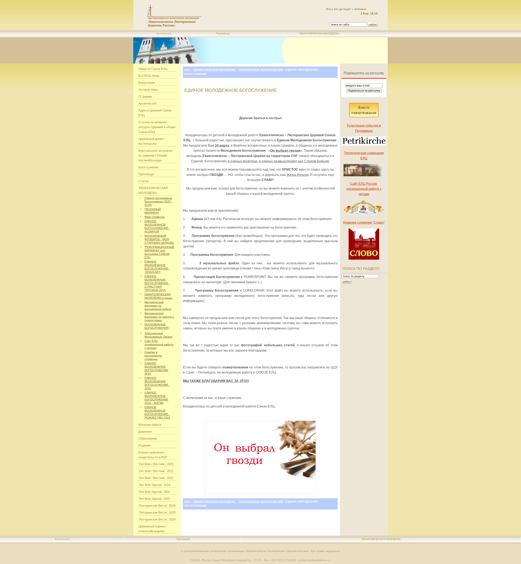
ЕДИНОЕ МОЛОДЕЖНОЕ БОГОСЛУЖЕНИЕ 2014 (156, 368)
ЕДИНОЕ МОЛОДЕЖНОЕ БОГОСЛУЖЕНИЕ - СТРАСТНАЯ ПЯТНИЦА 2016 (157, 283)
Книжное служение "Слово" (364, 222)
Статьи (143, 181)
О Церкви (145, 96)
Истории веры (148, 89)
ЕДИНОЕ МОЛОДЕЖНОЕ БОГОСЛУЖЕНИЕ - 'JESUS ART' (157, 267)
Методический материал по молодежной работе (158, 306)
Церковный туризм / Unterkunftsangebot (152, 529)
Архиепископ (147, 103)
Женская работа (149, 424)
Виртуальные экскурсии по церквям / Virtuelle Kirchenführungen (155, 155)
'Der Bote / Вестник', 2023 (155, 464)
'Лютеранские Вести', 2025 (156, 512)
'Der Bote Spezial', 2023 (154, 485)
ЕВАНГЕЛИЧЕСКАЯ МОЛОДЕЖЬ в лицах (158, 296)
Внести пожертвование (363, 110)
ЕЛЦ (187, 69)
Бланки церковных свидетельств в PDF (152, 455)
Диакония (145, 431)
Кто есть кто (164, 33)
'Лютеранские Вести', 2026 (156, 505)
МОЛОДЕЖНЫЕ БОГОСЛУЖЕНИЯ (156, 326)
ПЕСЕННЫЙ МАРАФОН (152, 211)
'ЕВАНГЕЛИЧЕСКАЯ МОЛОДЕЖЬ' (319, 33)
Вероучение (146, 82)
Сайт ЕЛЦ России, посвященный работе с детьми (364, 189)
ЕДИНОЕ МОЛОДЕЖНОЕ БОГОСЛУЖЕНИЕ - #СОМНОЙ (157, 226)
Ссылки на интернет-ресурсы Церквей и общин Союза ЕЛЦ (156, 127)
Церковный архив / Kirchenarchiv (151, 141)
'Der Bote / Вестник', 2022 (155, 471)
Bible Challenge (154, 217)
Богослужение (148, 167)
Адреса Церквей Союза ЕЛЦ (154, 113)
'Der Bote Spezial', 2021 (154, 498)
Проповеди (223, 33)
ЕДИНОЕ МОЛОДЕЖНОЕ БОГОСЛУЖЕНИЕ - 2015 (157, 383)
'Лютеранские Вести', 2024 (156, 519)
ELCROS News (149, 75)
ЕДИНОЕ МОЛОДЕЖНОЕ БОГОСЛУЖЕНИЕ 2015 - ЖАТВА (156, 398)
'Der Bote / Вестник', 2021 (155, 478)
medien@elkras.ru (319, 560)
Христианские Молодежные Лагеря (158, 335)
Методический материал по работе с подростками (159, 317)
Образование (147, 438)
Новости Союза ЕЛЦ (152, 69)
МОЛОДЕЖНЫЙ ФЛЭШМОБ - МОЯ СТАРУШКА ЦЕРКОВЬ (159, 239)
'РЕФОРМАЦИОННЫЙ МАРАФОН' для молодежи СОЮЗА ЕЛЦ (159, 252)
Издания (144, 445)
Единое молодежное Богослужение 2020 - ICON (158, 201)
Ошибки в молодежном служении (153, 356)
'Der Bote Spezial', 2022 (154, 491)
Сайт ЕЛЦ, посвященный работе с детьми (158, 344)
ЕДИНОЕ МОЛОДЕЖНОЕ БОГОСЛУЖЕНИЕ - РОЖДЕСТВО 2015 (157, 412)
